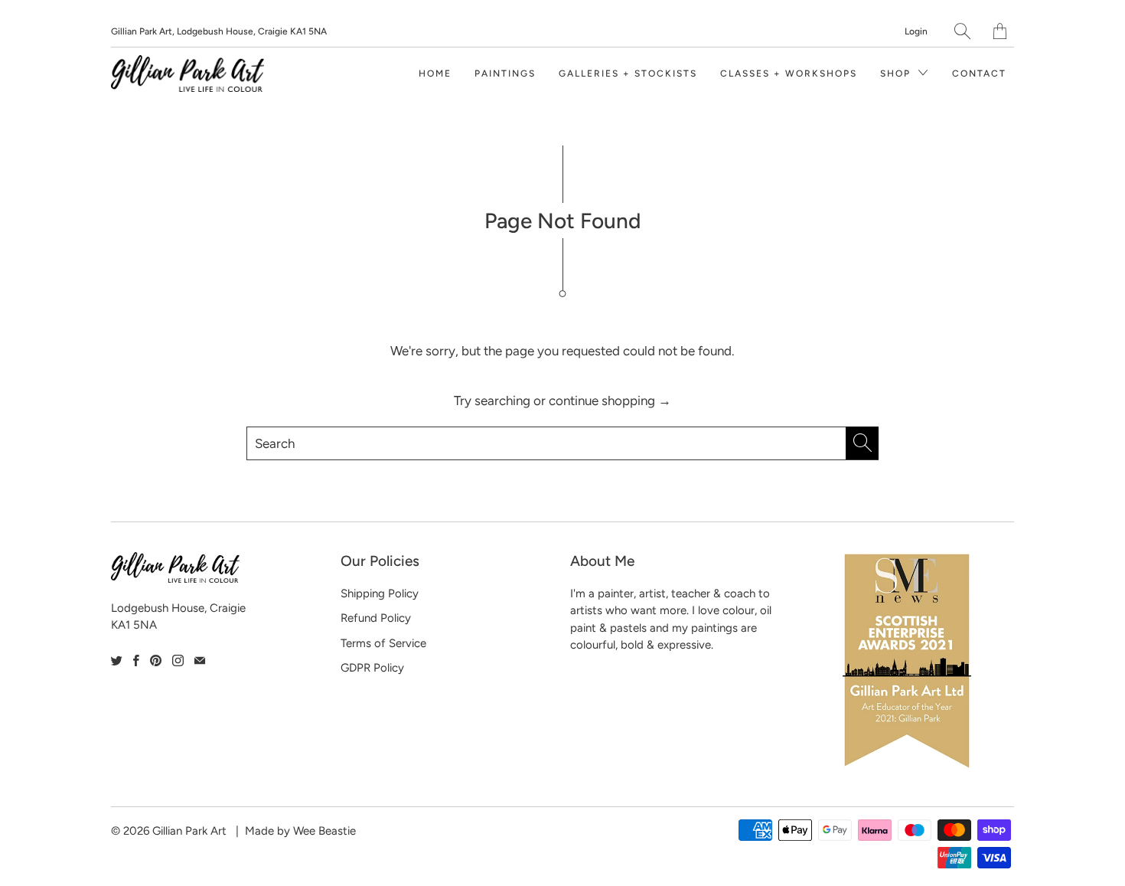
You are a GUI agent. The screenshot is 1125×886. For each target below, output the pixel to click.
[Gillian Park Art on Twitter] (116, 660)
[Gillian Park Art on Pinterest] (155, 660)
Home (435, 73)
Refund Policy (376, 618)
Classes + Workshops (788, 73)
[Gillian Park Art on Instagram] (178, 660)
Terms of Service (383, 643)
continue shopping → (610, 400)
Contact (979, 73)
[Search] (962, 31)
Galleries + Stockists (628, 73)
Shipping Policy (380, 593)
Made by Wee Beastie (300, 831)
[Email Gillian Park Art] (199, 660)
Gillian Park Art (189, 831)
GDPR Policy (372, 668)
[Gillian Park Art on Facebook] (136, 660)
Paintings (505, 73)
